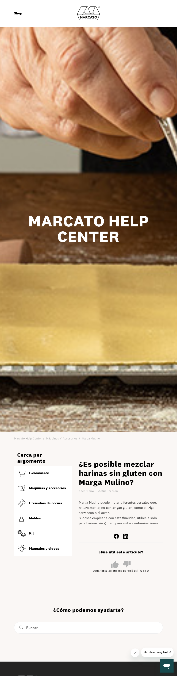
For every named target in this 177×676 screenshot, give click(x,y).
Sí (115, 564)
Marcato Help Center (28, 438)
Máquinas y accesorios (61, 438)
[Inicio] (88, 13)
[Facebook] (116, 536)
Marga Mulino (91, 438)
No (127, 564)
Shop (18, 13)
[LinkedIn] (125, 536)
